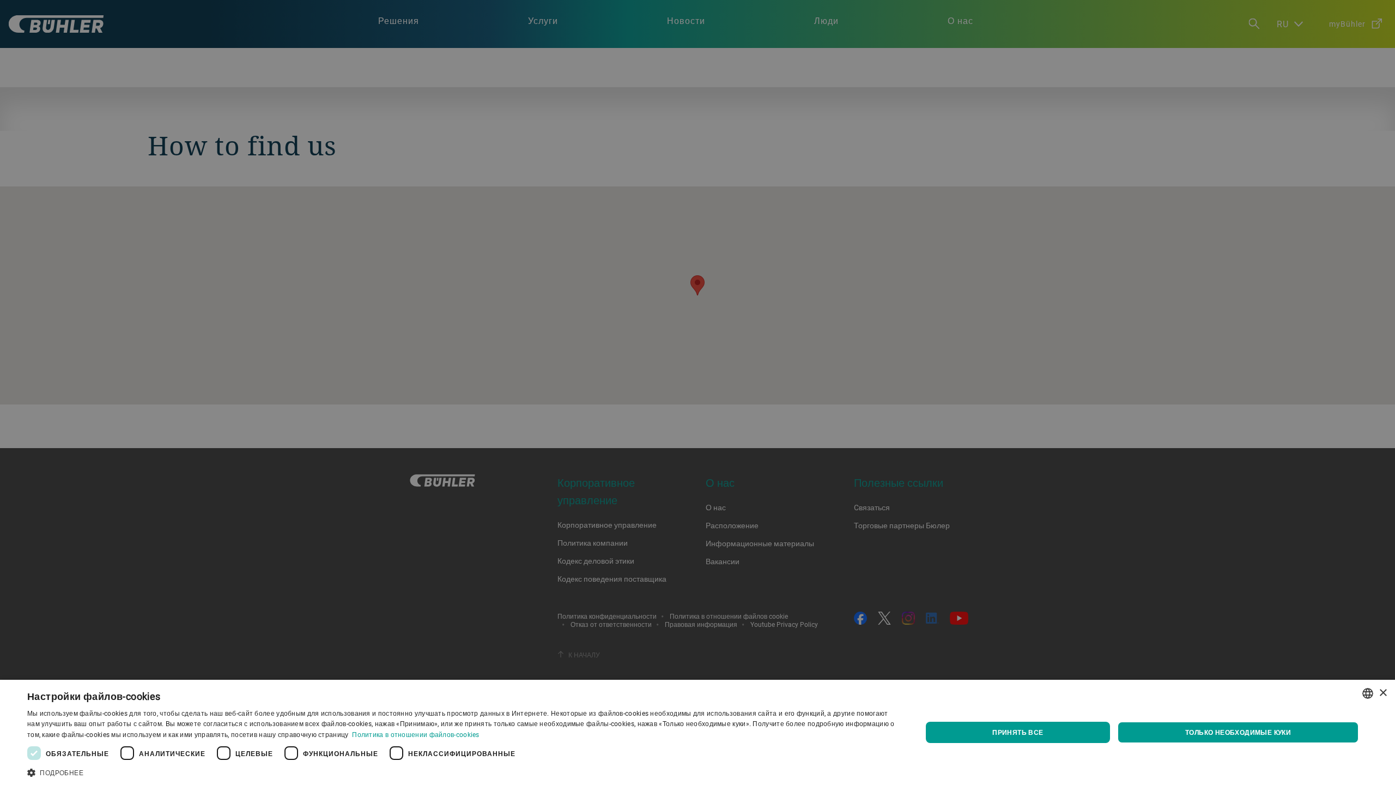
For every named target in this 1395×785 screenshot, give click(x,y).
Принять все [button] (1017, 732)
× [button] (1383, 693)
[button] (461, 771)
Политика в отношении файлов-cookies (416, 734)
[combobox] (1367, 693)
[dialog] (697, 732)
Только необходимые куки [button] (1238, 732)
